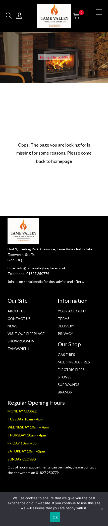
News (13, 326)
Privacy (65, 333)
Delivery (66, 326)
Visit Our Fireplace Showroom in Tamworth (26, 341)
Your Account (72, 311)
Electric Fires (71, 369)
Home (44, 57)
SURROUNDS (68, 384)
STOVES (65, 377)
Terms (64, 318)
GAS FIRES (66, 354)
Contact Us (19, 318)
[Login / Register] (19, 16)
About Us (17, 311)
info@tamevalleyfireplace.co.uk (41, 268)
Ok (55, 517)
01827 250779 (37, 273)
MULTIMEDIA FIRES (74, 362)
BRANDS (65, 392)
